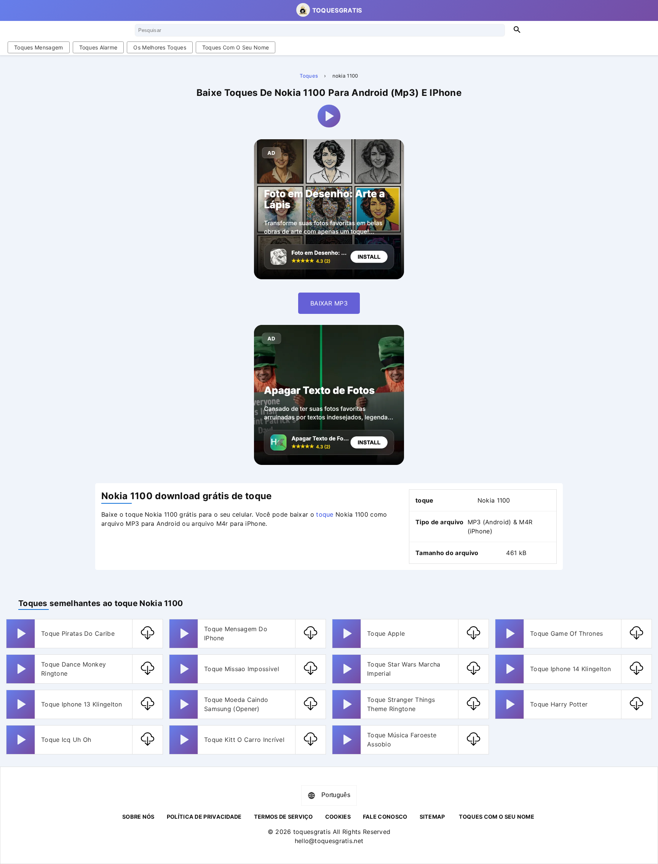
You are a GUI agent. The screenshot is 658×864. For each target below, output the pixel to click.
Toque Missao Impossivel (241, 669)
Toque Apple (386, 633)
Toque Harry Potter (559, 704)
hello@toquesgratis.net (329, 841)
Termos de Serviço (283, 816)
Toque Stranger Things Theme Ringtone (401, 704)
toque (325, 514)
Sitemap (432, 816)
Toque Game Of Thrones (566, 633)
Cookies (338, 816)
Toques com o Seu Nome (235, 47)
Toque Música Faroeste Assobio (401, 739)
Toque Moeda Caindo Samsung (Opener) (236, 704)
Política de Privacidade (204, 816)
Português (335, 795)
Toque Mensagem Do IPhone (235, 633)
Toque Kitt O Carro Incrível (244, 739)
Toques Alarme (98, 47)
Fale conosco (385, 816)
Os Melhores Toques (159, 47)
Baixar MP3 (329, 303)
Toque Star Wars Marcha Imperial (404, 668)
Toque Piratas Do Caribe (78, 633)
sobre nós (138, 816)
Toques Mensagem (38, 47)
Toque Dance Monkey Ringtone (73, 668)
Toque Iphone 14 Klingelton (570, 669)
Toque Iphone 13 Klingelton (81, 704)
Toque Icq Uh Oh (66, 739)
